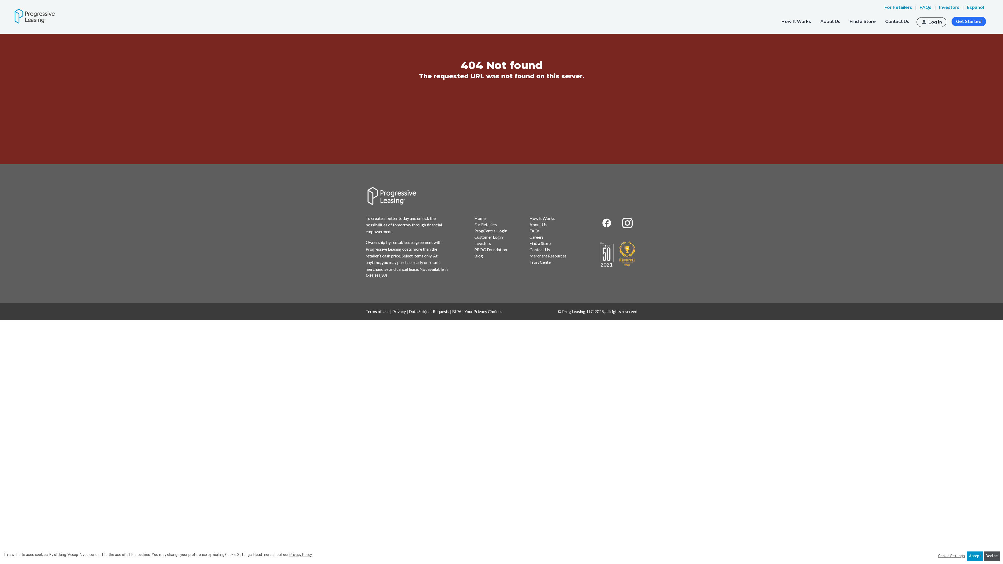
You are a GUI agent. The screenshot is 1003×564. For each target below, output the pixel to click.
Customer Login (488, 236)
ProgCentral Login (490, 230)
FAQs (534, 230)
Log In (935, 22)
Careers (536, 236)
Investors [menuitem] (949, 7)
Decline (992, 556)
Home (480, 218)
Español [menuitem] (975, 7)
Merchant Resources (548, 255)
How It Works (796, 21)
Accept (975, 556)
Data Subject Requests (429, 311)
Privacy (399, 311)
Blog (478, 255)
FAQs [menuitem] (925, 7)
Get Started (969, 21)
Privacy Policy (300, 555)
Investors (482, 243)
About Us (830, 21)
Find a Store (863, 21)
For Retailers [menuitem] (898, 7)
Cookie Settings (951, 556)
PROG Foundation (490, 249)
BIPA (457, 311)
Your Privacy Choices (483, 311)
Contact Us (897, 21)
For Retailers (485, 224)
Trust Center (540, 262)
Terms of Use (377, 311)
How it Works (542, 218)
